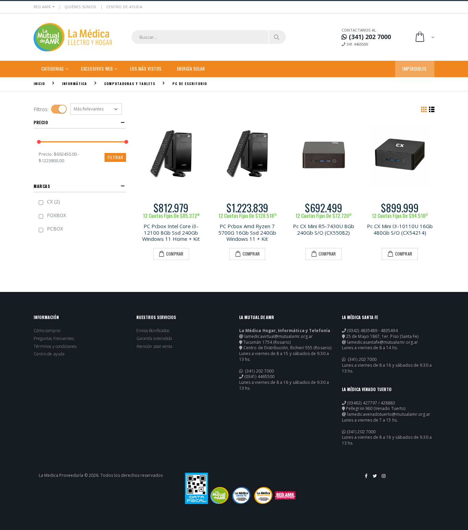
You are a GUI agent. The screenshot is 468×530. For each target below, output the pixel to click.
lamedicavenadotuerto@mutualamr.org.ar (388, 414)
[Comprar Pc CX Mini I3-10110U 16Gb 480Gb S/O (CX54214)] (400, 155)
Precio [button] (41, 122)
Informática (74, 83)
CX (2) (53, 201)
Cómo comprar (47, 330)
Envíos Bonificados (152, 330)
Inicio (39, 83)
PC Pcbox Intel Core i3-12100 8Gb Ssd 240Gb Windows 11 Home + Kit (171, 233)
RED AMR (42, 6)
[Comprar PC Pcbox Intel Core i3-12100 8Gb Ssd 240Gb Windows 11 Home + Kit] (171, 155)
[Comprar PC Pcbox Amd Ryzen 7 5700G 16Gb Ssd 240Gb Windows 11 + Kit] (247, 155)
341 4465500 (356, 44)
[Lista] (431, 109)
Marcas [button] (42, 186)
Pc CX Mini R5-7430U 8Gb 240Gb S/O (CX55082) (323, 229)
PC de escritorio (189, 83)
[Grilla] (424, 109)
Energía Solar (191, 68)
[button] (424, 37)
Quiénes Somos (80, 6)
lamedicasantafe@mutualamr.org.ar (382, 342)
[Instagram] (383, 478)
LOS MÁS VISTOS (146, 68)
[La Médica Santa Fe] (241, 495)
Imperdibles (415, 68)
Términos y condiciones (55, 346)
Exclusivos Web (97, 68)
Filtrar (115, 157)
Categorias (52, 68)
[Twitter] (375, 478)
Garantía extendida (154, 338)
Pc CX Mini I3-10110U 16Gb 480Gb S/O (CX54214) (400, 229)
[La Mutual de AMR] (219, 495)
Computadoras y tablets (129, 83)
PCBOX (55, 228)
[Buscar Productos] (276, 37)
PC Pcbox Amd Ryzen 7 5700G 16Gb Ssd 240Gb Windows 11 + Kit (247, 233)
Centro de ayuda (49, 354)
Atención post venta (154, 346)
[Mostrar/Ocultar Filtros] (59, 109)
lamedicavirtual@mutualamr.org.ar (278, 336)
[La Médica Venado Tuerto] (263, 495)
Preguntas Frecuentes (54, 338)
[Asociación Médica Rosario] (285, 495)
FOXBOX (56, 215)
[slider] (39, 142)
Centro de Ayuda (124, 6)
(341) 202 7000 (259, 371)
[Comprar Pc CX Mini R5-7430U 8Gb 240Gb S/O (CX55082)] (323, 155)
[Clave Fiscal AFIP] (196, 488)
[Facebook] (366, 478)
